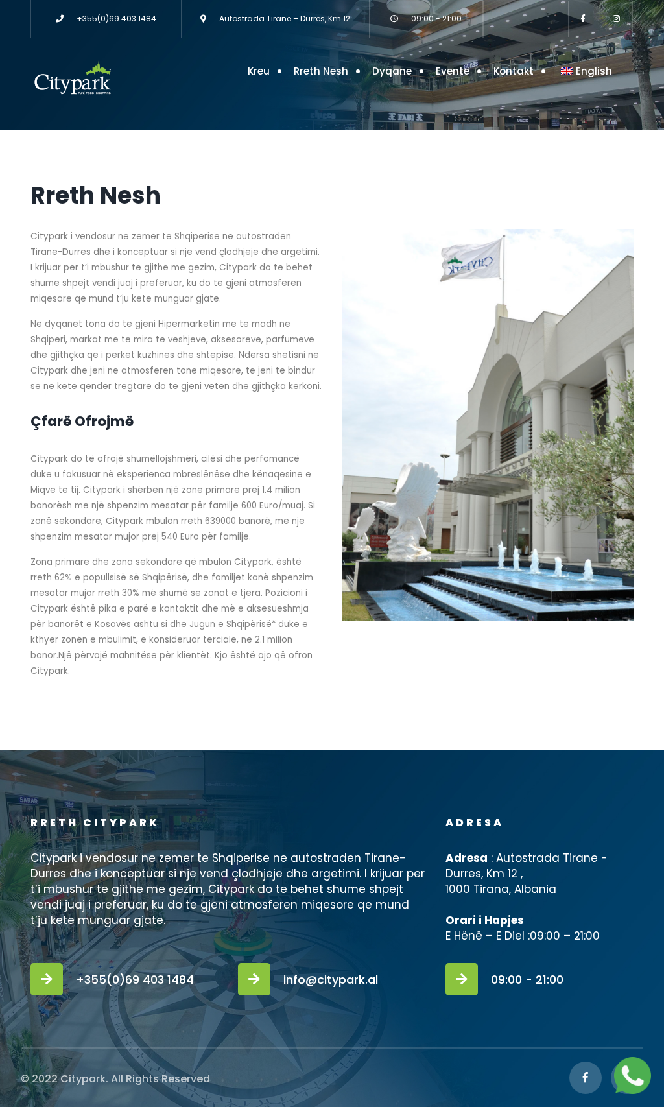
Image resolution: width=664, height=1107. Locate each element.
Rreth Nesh (321, 71)
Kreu (259, 71)
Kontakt (513, 71)
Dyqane (392, 71)
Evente (452, 71)
